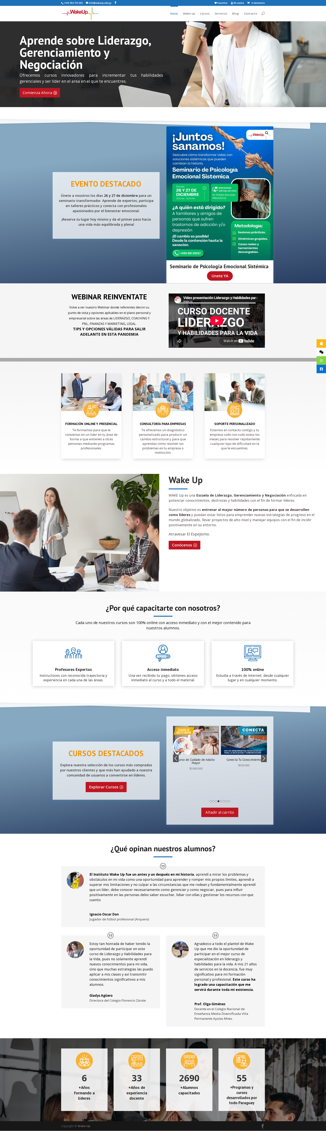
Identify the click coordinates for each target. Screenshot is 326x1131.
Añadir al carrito (219, 812)
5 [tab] (221, 801)
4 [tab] (218, 801)
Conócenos (182, 545)
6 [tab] (224, 801)
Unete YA (219, 275)
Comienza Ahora (37, 92)
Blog (235, 13)
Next (264, 758)
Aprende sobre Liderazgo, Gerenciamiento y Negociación (85, 52)
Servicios (221, 13)
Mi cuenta (238, 3)
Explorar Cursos (103, 787)
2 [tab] (213, 801)
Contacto (250, 13)
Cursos (205, 13)
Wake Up (84, 1126)
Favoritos (222, 3)
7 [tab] (226, 801)
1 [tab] (210, 801)
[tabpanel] (196, 747)
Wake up (189, 13)
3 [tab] (216, 801)
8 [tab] (229, 801)
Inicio (174, 13)
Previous (176, 758)
